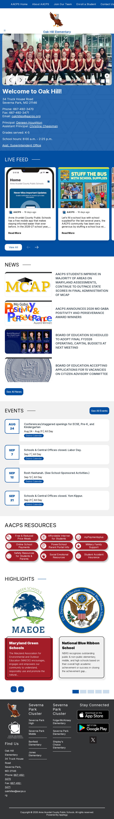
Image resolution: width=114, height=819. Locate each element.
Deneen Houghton (29, 122)
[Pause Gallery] (107, 76)
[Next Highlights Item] (21, 689)
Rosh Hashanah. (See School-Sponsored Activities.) (57, 472)
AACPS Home (19, 4)
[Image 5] (107, 81)
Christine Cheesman (44, 126)
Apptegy (63, 814)
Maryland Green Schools (23, 645)
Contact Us (107, 4)
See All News (14, 391)
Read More (14, 233)
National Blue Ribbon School (80, 645)
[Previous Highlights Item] (14, 689)
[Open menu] (4, 30)
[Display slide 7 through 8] (98, 691)
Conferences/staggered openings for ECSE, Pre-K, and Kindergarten (59, 426)
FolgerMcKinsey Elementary (62, 722)
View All (13, 247)
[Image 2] (93, 81)
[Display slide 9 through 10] (106, 691)
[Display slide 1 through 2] (75, 691)
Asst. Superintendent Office (21, 145)
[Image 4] (103, 81)
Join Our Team (63, 4)
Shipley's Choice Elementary (59, 744)
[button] (28, 247)
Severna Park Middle (36, 732)
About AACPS (40, 4)
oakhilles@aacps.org (26, 116)
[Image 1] (88, 81)
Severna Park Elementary (60, 732)
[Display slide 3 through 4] (83, 691)
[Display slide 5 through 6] (91, 691)
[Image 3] (98, 81)
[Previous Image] (10, 80)
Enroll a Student (86, 4)
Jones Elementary (35, 754)
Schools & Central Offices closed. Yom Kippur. (53, 495)
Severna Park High (36, 722)
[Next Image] (20, 80)
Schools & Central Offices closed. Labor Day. (52, 450)
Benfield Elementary (35, 743)
